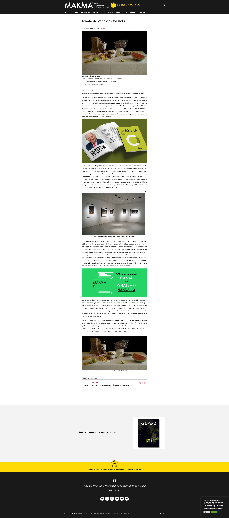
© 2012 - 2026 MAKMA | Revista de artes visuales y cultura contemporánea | (84, 513)
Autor (84, 378)
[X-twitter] (164, 513)
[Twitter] (142, 383)
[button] (164, 5)
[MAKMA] (86, 385)
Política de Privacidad (110, 513)
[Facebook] (140, 383)
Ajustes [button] (207, 512)
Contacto (126, 513)
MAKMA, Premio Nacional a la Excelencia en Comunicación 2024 (129, 5)
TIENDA (142, 12)
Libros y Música (107, 12)
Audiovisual (85, 12)
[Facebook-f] (157, 513)
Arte (76, 12)
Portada (68, 12)
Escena (95, 12)
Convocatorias (121, 12)
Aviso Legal (120, 513)
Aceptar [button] (214, 512)
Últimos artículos (92, 378)
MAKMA (133, 12)
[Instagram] (145, 383)
